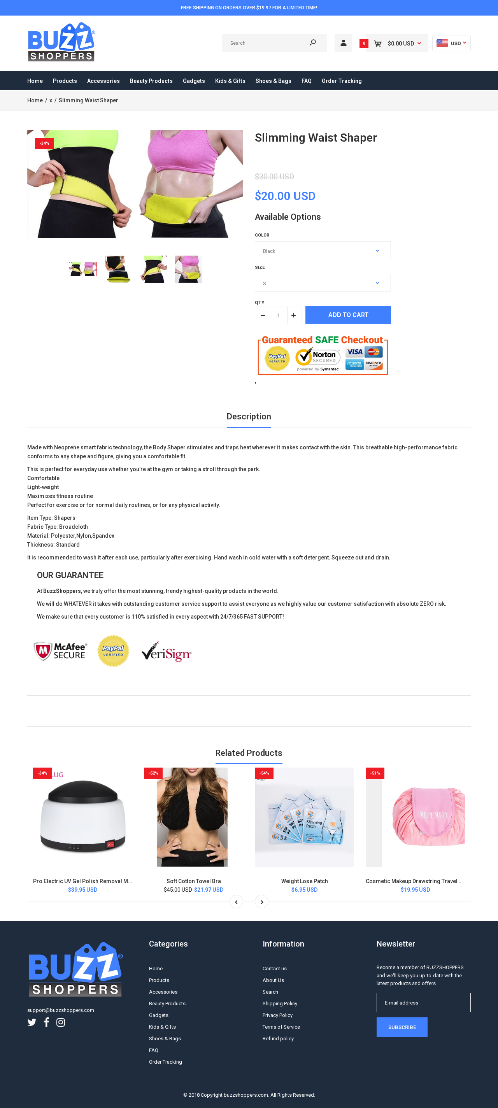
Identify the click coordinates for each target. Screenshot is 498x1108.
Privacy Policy (278, 1015)
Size (260, 267)
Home (156, 968)
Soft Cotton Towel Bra (194, 881)
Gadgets (158, 1015)
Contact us (275, 968)
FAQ (153, 1050)
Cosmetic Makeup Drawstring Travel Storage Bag (428, 881)
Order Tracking (165, 1062)
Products (159, 980)
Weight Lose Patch (304, 881)
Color (262, 235)
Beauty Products (167, 1003)
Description (249, 416)
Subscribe (402, 1027)
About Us (273, 980)
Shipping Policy (280, 1003)
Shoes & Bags (165, 1038)
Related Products (249, 753)
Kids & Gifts (162, 1027)
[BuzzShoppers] (62, 60)
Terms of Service (281, 1027)
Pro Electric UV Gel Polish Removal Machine (89, 881)
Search (270, 992)
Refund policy (278, 1038)
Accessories (163, 992)
